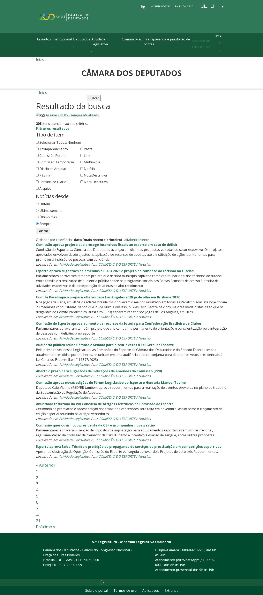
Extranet (171, 590)
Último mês (48, 217)
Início (40, 59)
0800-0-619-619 (192, 550)
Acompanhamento (53, 149)
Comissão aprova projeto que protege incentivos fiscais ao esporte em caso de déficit (107, 244)
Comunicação (132, 39)
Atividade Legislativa (99, 41)
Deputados (81, 39)
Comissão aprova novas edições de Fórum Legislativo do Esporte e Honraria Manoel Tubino (111, 382)
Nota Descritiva (96, 182)
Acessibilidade (160, 6)
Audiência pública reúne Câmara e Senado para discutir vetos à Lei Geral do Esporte (105, 345)
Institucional (62, 39)
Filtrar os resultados (52, 128)
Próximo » (45, 527)
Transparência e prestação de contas (167, 41)
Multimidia (92, 162)
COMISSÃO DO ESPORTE (116, 264)
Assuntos (44, 39)
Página (44, 175)
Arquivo (45, 188)
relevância (64, 239)
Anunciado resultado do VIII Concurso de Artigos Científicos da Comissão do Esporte (105, 404)
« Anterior (45, 465)
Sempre (45, 223)
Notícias (144, 264)
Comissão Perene (52, 155)
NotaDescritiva (95, 175)
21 (38, 520)
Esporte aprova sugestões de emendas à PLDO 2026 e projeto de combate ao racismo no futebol (115, 271)
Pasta (88, 149)
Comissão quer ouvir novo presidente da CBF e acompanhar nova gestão (95, 425)
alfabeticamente (136, 239)
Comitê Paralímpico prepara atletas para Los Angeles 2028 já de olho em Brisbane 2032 (108, 297)
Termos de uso (125, 590)
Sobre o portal (96, 590)
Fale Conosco (184, 6)
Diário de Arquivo (52, 168)
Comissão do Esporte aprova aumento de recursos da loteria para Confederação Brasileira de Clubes (119, 323)
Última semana (50, 210)
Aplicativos (150, 590)
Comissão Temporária (56, 162)
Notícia (89, 168)
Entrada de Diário (52, 182)
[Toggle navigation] (38, 56)
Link (87, 155)
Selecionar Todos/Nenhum (60, 142)
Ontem (44, 204)
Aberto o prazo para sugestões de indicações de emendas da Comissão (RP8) (99, 371)
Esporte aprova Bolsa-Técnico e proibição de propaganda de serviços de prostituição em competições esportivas (128, 446)
